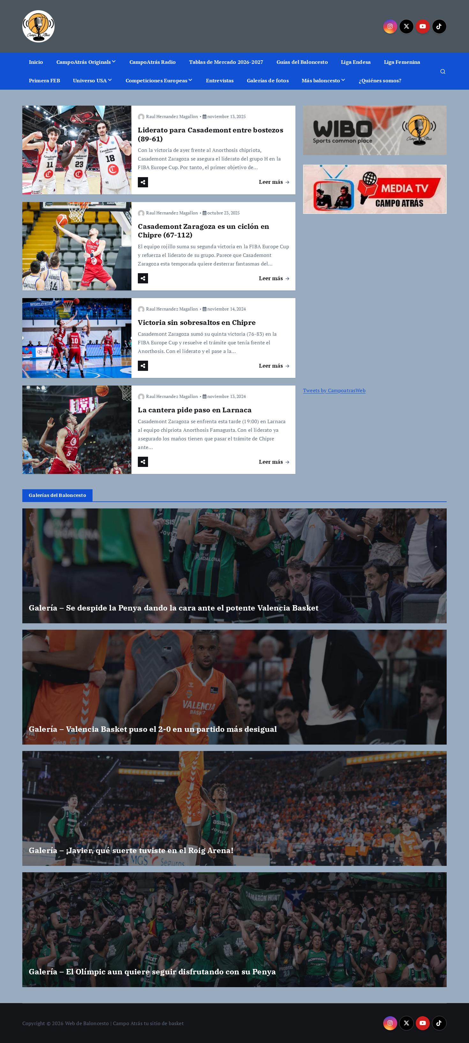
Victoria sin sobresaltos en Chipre (196, 322)
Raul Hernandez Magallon (172, 116)
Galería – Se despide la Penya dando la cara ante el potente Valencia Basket (173, 608)
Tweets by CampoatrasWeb (334, 390)
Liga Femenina (402, 61)
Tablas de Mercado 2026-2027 (226, 61)
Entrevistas (220, 80)
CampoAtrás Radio (153, 61)
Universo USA (90, 80)
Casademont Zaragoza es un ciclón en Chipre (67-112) (203, 230)
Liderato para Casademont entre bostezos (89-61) (210, 134)
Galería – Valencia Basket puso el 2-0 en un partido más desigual (153, 729)
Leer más (271, 181)
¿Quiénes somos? (380, 80)
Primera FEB (44, 80)
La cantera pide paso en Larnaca (195, 409)
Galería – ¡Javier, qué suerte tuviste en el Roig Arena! (131, 850)
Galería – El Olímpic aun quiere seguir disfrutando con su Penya (152, 971)
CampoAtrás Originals (83, 61)
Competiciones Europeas (157, 80)
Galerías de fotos (268, 80)
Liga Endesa (356, 61)
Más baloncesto (321, 80)
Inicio (36, 61)
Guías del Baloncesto (302, 61)
